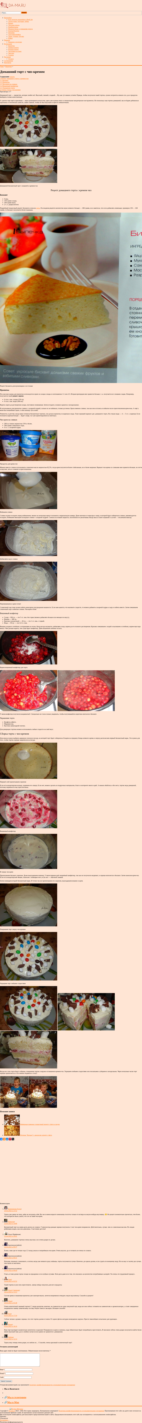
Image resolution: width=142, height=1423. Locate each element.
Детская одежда (13, 25)
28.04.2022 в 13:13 (10, 1292)
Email (2, 1373)
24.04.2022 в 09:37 (10, 1247)
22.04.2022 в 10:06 (10, 1223)
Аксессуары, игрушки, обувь (18, 21)
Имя (2, 1369)
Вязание (7, 40)
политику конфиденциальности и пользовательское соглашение (52, 1385)
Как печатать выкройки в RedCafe (20, 19)
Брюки (10, 23)
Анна (9, 1279)
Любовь (10, 1337)
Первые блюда (13, 47)
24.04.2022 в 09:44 (10, 1270)
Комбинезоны (13, 27)
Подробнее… (4, 1420)
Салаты (11, 55)
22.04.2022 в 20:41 (10, 1236)
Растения (7, 57)
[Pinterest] (10, 1139)
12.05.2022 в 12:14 (10, 1339)
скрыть (12, 77)
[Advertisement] (62, 1171)
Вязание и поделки (15, 42)
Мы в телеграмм (16, 1397)
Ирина (10, 1324)
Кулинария (8, 44)
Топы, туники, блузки (16, 36)
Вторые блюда (13, 49)
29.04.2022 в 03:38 (10, 1303)
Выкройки (8, 18)
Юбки (10, 38)
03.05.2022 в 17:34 (10, 1315)
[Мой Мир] (7, 1139)
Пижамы (11, 33)
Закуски (11, 53)
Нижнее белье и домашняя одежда (20, 29)
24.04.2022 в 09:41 (10, 1258)
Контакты (7, 62)
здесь (38, 208)
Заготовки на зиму (15, 51)
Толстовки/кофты (14, 34)
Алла (9, 1314)
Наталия (11, 1222)
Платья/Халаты (13, 31)
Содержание (8, 61)
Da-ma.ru (12, 1411)
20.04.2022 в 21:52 (10, 1211)
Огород (11, 59)
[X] (13, 1139)
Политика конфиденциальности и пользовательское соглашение (81, 1411)
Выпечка (11, 46)
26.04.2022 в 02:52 (10, 1281)
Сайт (2, 1377)
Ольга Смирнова (14, 1290)
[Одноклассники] (4, 1139)
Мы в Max (13, 1402)
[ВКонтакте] (1, 1139)
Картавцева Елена (14, 1209)
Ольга (10, 1301)
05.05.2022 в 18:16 (10, 1326)
